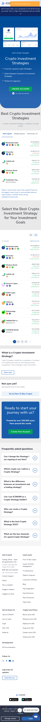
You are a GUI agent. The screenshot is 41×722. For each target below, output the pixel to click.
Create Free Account (20, 431)
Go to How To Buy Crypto (20, 393)
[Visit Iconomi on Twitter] (3, 661)
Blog (24, 584)
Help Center (27, 602)
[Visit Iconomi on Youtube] (10, 661)
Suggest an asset (8, 594)
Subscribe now (9, 678)
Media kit (5, 632)
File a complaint (7, 585)
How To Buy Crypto (29, 560)
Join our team (6, 619)
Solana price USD (29, 637)
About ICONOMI (8, 615)
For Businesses (28, 571)
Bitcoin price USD (29, 615)
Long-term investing (30, 580)
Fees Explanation (28, 589)
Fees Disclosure (28, 593)
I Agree (30, 719)
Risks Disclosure (28, 598)
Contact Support (8, 576)
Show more (8, 372)
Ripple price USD (28, 624)
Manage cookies (10, 719)
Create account (20, 89)
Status (4, 580)
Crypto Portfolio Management (28, 565)
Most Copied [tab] (7, 134)
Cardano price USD (29, 632)
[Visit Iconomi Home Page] (8, 3)
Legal (4, 624)
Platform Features (29, 575)
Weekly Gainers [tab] (19, 134)
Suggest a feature (8, 589)
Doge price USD (28, 628)
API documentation (8, 647)
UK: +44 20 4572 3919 (10, 573)
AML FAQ (5, 628)
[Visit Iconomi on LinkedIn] (13, 661)
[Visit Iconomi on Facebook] (6, 661)
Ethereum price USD (30, 619)
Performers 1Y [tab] (32, 134)
